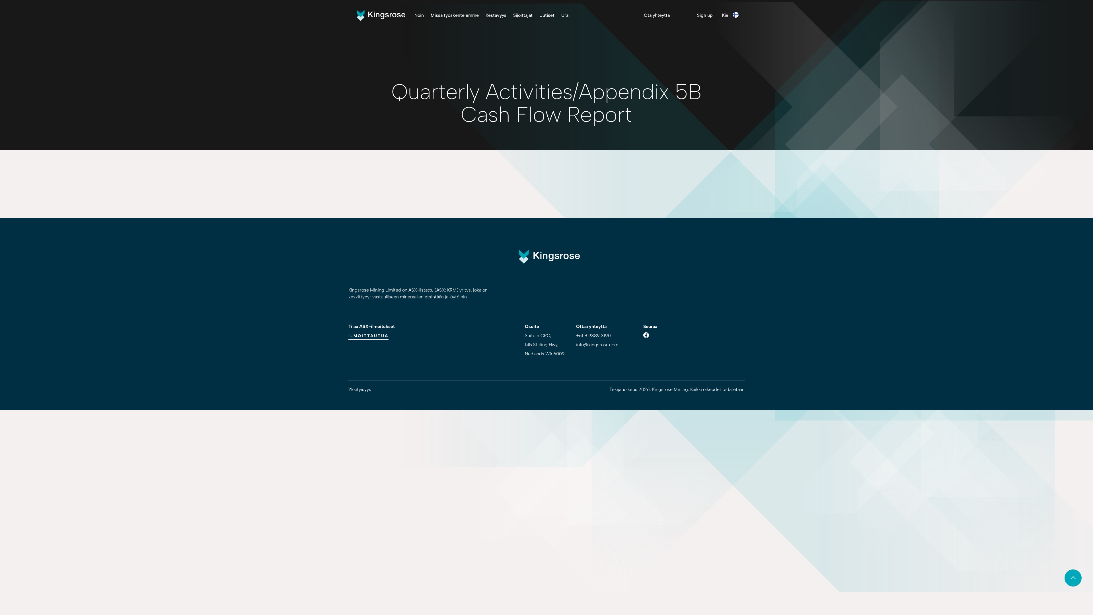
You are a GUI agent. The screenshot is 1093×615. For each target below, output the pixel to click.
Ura (564, 15)
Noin (419, 15)
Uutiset (546, 15)
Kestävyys (496, 15)
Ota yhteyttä (657, 15)
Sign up (705, 15)
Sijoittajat (523, 15)
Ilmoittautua (368, 335)
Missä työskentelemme (455, 15)
